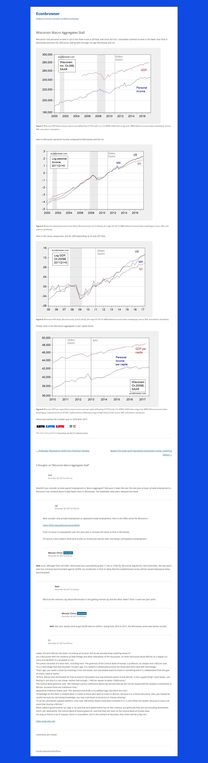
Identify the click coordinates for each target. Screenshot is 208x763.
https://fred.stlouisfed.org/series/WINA (61, 525)
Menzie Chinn (82, 433)
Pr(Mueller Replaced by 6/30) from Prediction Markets (62, 450)
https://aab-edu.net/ (45, 721)
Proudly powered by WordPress (48, 751)
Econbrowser (48, 13)
